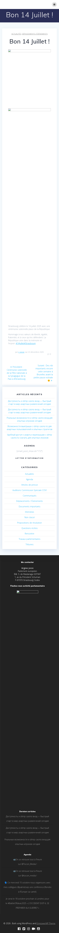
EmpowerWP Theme (46, 923)
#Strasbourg (30, 343)
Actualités (16, 34)
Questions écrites (29, 528)
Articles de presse (29, 484)
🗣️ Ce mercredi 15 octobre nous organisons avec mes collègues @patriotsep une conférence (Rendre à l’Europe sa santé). (27, 887)
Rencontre (29, 533)
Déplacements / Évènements (35, 34)
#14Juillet (20, 343)
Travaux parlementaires (29, 539)
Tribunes (30, 544)
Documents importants (29, 506)
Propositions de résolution (29, 522)
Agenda (29, 479)
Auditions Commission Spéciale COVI (29, 490)
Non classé (29, 517)
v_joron (21, 352)
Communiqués (29, 495)
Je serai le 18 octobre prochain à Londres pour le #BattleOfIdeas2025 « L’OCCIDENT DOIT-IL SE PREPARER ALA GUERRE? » (27, 903)
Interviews (29, 512)
